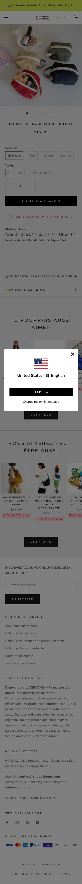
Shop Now (41, 392)
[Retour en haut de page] (73, 659)
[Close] (72, 354)
